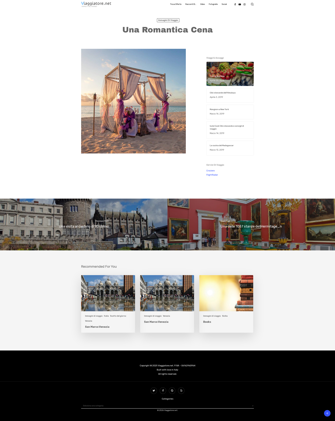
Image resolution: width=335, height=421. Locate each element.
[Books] (226, 304)
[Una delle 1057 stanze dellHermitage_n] (251, 224)
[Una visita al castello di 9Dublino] (84, 224)
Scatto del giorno (118, 316)
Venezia (88, 321)
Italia (106, 316)
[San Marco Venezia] (108, 304)
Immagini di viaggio (168, 20)
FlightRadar (212, 175)
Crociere (210, 170)
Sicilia (225, 316)
